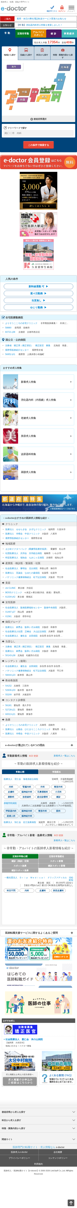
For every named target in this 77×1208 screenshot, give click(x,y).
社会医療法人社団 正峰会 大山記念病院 (25, 631)
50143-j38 (10, 655)
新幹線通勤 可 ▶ (38, 286)
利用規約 (38, 1164)
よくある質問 (57, 1078)
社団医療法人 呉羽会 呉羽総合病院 (23, 553)
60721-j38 (10, 332)
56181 (8, 705)
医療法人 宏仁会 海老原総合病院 (21, 779)
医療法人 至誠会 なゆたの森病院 (22, 573)
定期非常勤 (23, 33)
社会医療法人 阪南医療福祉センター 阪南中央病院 (31, 607)
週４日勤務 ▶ (38, 293)
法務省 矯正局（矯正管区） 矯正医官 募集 (27, 345)
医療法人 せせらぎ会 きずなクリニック (25, 529)
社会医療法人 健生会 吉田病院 (21, 636)
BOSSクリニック (13, 592)
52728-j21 (10, 709)
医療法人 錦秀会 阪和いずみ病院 (22, 627)
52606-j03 (10, 690)
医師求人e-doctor (19, 1152)
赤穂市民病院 (10, 803)
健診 (54, 33)
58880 (8, 327)
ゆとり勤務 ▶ (38, 307)
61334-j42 (10, 597)
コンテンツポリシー (58, 1158)
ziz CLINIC (10, 588)
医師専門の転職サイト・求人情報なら (38, 1147)
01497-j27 (10, 612)
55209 (8, 694)
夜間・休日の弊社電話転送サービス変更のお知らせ (41, 18)
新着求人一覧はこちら (64, 755)
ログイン (62, 11)
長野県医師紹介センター (17, 350)
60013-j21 (10, 714)
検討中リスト (52, 11)
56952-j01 (10, 354)
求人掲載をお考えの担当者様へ (19, 1074)
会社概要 (58, 1152)
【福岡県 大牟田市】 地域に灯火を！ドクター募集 (24, 1042)
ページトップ (68, 1202)
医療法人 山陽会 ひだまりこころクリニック (27, 729)
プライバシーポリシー (19, 1158)
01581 (8, 616)
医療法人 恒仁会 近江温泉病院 (20, 822)
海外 (14, 67)
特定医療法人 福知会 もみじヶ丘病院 (24, 557)
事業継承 (69, 33)
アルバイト (38, 33)
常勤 (7, 33)
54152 (8, 686)
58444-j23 (10, 675)
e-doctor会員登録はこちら (38, 162)
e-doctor (14, 8)
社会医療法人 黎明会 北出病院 (21, 568)
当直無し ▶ (38, 300)
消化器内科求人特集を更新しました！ (39, 25)
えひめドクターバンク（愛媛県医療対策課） (26, 549)
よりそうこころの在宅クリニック (21, 323)
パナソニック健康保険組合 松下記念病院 (25, 577)
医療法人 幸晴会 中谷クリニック (22, 533)
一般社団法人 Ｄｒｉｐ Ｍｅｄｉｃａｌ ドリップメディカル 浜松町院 (38, 878)
